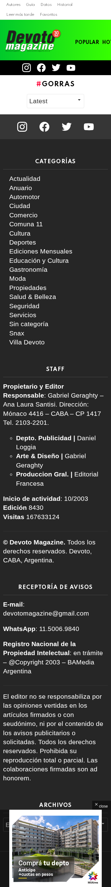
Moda (17, 278)
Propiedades (28, 287)
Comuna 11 (26, 224)
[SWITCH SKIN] (98, 68)
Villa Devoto (27, 342)
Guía (30, 5)
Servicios (22, 314)
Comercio (23, 215)
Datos (45, 5)
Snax (16, 333)
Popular (87, 42)
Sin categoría (28, 323)
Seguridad (24, 305)
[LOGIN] (86, 68)
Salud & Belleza (32, 296)
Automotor (24, 196)
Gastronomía (28, 269)
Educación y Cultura (39, 260)
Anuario (20, 187)
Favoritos (48, 15)
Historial (64, 5)
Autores (13, 5)
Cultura (20, 233)
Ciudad (19, 205)
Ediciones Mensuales (40, 251)
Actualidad (24, 178)
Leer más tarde (20, 15)
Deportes (22, 242)
